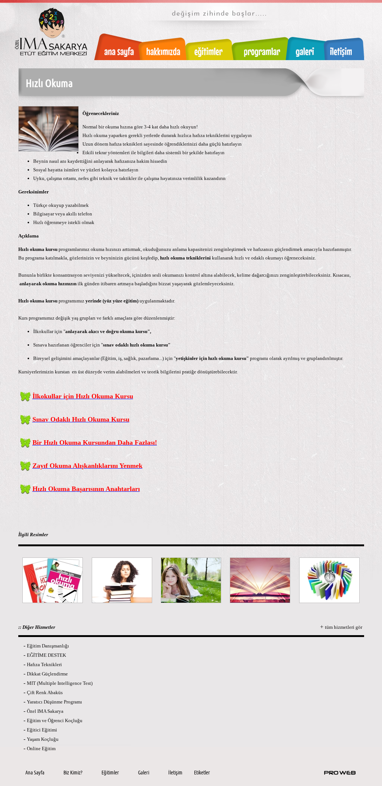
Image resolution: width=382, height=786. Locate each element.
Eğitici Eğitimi (42, 730)
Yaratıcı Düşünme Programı (54, 702)
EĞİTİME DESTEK (46, 655)
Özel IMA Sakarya (45, 711)
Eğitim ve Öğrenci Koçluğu (54, 720)
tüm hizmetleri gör (343, 627)
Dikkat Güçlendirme (47, 674)
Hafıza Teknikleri (44, 664)
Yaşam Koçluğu (43, 739)
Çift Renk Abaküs (45, 692)
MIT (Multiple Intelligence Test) (60, 683)
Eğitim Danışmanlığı (48, 646)
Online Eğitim (41, 748)
